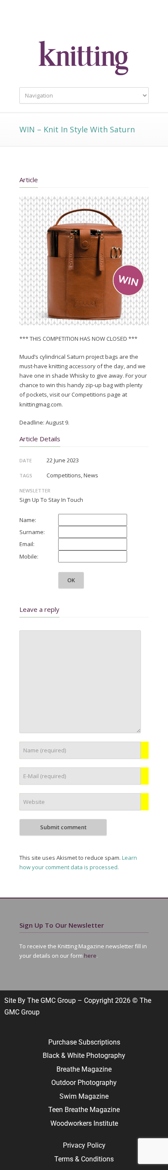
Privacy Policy (84, 1145)
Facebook (66, 21)
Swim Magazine (84, 1096)
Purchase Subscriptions (84, 1042)
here (90, 955)
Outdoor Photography (84, 1082)
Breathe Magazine (84, 1069)
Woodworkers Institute (84, 1123)
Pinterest (101, 21)
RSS (118, 21)
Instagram (84, 21)
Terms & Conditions (84, 1159)
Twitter (49, 21)
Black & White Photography (84, 1055)
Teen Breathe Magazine (84, 1110)
